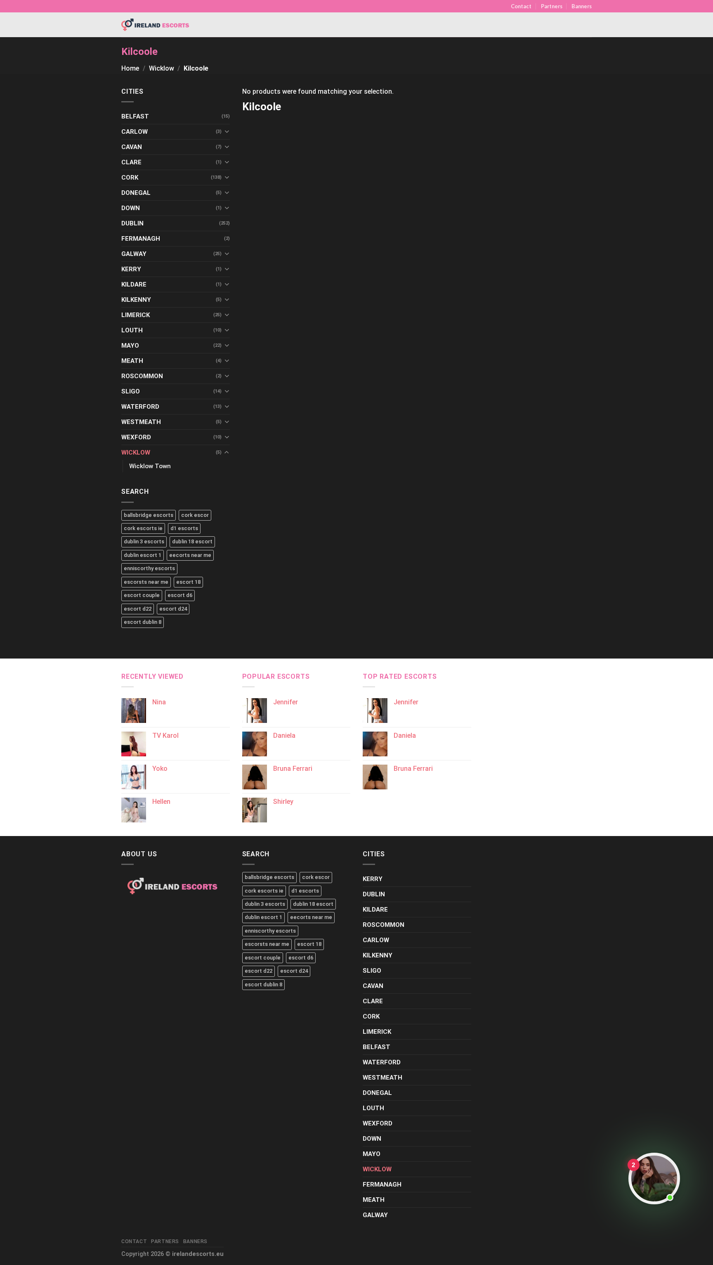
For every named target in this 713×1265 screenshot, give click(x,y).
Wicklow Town (150, 466)
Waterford (140, 406)
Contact (521, 6)
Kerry (131, 269)
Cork (129, 177)
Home (130, 68)
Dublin (132, 223)
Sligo (130, 391)
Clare (131, 162)
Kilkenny (136, 299)
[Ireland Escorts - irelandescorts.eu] (155, 25)
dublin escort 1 (142, 555)
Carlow (134, 131)
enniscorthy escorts (149, 568)
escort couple (142, 595)
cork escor (195, 515)
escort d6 (180, 595)
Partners (551, 6)
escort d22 (137, 609)
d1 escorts (184, 528)
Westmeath (141, 422)
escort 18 (188, 582)
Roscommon (142, 376)
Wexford (136, 437)
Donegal (136, 193)
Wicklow (161, 68)
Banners (581, 6)
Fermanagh (140, 238)
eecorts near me (190, 555)
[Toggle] (227, 131)
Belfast (135, 116)
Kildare (133, 284)
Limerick (135, 315)
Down (130, 208)
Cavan (131, 147)
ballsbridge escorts (148, 515)
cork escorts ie (143, 528)
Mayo (130, 345)
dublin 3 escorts (144, 541)
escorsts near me (146, 582)
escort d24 (173, 609)
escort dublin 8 (142, 622)
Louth (132, 330)
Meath (132, 361)
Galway (133, 254)
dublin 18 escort (192, 541)
